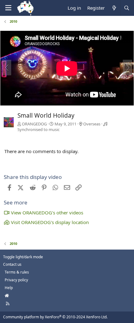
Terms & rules (17, 272)
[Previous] (6, 67)
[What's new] (114, 8)
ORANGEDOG (34, 124)
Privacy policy (16, 280)
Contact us (12, 264)
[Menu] (8, 8)
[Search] (126, 8)
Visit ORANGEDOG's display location (50, 222)
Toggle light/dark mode (23, 257)
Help (9, 287)
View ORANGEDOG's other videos (47, 212)
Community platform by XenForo (55, 317)
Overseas (91, 124)
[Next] (127, 67)
